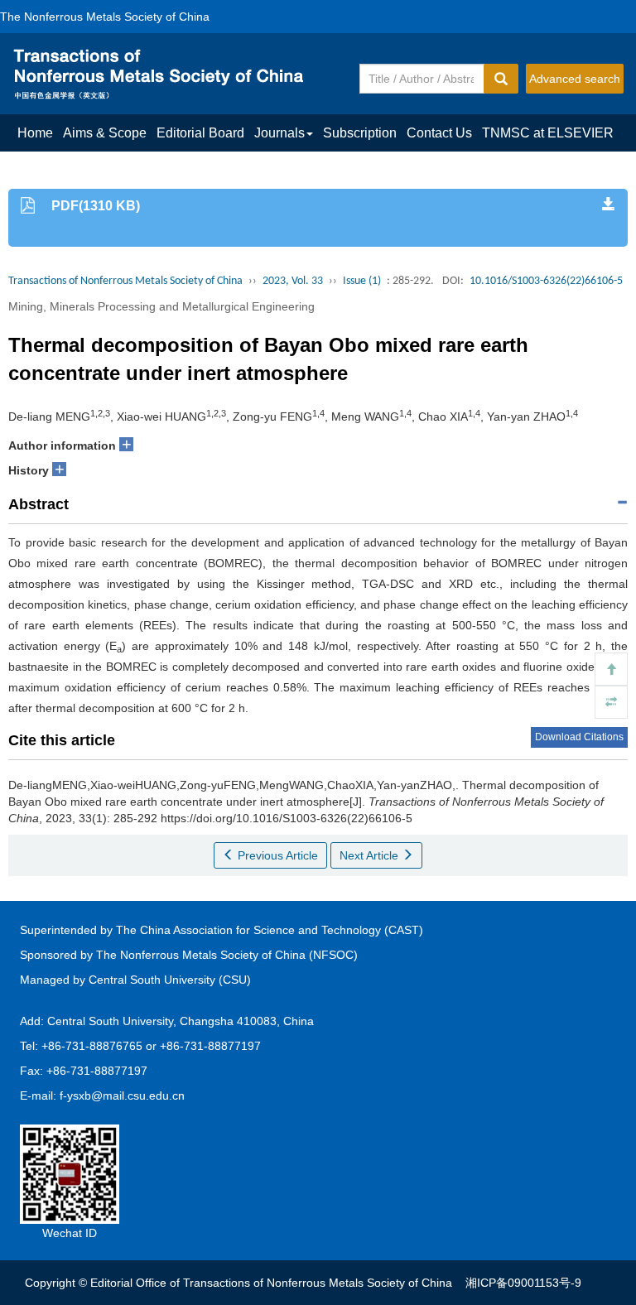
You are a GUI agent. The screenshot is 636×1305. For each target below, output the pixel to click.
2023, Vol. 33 (293, 281)
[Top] (611, 669)
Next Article (371, 855)
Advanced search (574, 78)
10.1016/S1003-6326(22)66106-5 (546, 281)
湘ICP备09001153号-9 (523, 1282)
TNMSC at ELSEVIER (548, 133)
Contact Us (439, 133)
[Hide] (611, 702)
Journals (279, 133)
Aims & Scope (105, 133)
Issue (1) (362, 281)
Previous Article (276, 855)
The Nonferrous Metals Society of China (105, 16)
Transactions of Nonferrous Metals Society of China (125, 281)
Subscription (360, 133)
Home (35, 133)
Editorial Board (200, 133)
